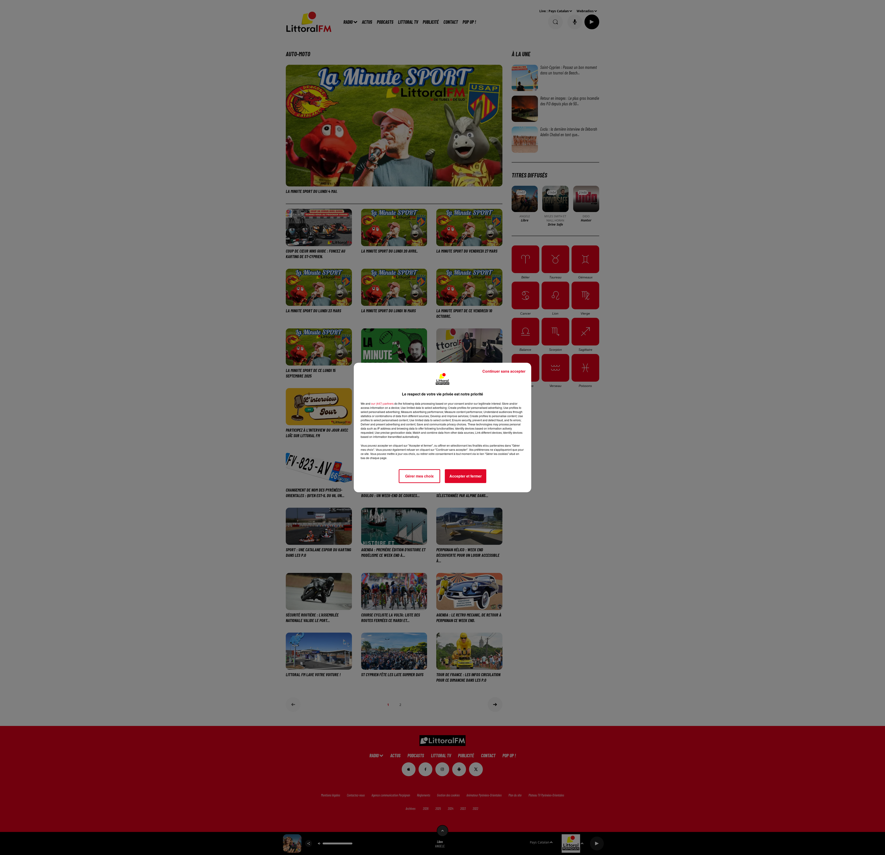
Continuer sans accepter (503, 371)
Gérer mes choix (419, 476)
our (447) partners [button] (382, 403)
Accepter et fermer (465, 476)
